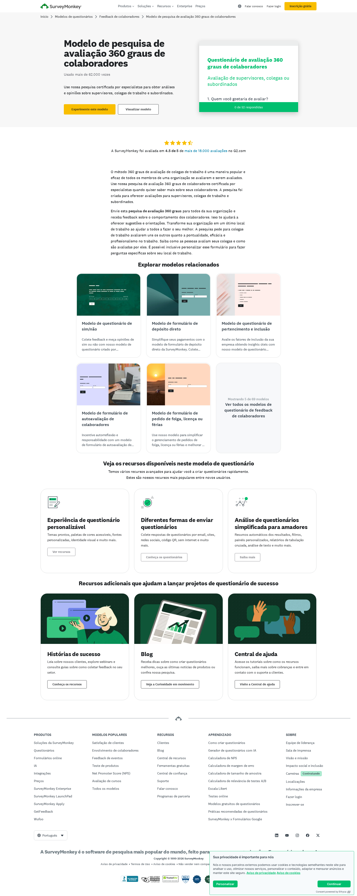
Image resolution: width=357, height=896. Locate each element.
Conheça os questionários (164, 557)
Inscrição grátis (300, 6)
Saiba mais (247, 557)
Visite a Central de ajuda (257, 684)
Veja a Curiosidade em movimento (170, 684)
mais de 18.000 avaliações (205, 150)
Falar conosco (254, 6)
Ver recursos (61, 552)
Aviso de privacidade (261, 873)
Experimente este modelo (89, 109)
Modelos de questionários (74, 16)
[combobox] (50, 835)
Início (44, 16)
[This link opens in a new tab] (276, 835)
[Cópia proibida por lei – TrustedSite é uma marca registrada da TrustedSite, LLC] (170, 881)
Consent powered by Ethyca (331, 891)
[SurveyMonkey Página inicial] (61, 6)
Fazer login (274, 6)
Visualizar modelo (138, 109)
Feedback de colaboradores (119, 16)
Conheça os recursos (67, 684)
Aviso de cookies (288, 873)
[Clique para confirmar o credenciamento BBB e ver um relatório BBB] (129, 881)
